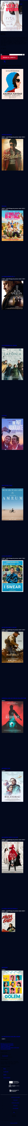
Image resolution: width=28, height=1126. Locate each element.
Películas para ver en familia (7, 1043)
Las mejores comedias (6, 1048)
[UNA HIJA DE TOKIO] (12, 449)
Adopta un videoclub (5, 1046)
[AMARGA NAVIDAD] (12, 98)
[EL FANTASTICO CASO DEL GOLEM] (12, 1000)
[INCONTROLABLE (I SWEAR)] (12, 591)
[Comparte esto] (2, 61)
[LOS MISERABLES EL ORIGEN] (12, 309)
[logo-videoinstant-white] (9, 11)
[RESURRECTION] (12, 732)
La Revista (5, 1071)
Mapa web (15, 1105)
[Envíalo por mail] (1, 61)
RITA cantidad (5, 54)
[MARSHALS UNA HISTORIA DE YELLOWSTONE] (12, 662)
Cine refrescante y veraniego (7, 1045)
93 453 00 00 (5, 1055)
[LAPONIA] (12, 379)
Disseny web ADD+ (14, 1123)
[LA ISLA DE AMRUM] (12, 520)
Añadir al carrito (9, 57)
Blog (4, 1068)
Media (4, 1074)
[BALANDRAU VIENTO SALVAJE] (12, 801)
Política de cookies (15, 1102)
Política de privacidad (15, 1097)
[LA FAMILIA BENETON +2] (12, 240)
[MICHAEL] (12, 170)
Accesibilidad (15, 1108)
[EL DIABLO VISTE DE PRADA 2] (12, 872)
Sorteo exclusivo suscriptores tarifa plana (10, 1047)
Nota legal (15, 1099)
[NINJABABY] (8, 931)
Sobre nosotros (6, 1077)
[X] (14, 1112)
